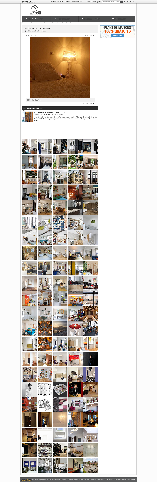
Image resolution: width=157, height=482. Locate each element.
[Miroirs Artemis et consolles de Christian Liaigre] (29, 465)
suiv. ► (92, 36)
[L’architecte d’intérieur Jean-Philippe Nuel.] (90, 359)
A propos (63, 479)
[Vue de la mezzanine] (45, 450)
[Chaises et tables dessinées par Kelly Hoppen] (60, 465)
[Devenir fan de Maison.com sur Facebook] (124, 2)
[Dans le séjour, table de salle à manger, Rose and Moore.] (75, 253)
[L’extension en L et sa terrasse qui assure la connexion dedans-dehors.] (75, 162)
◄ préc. (85, 36)
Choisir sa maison (119, 19)
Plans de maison (77, 2)
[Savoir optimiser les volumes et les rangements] (60, 404)
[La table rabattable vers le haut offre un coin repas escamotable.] (29, 298)
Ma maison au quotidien (91, 19)
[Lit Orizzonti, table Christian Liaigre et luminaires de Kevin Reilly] (75, 450)
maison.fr (35, 479)
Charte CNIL (82, 479)
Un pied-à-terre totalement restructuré (49, 112)
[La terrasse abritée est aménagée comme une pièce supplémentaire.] (75, 192)
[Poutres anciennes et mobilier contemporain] (90, 419)
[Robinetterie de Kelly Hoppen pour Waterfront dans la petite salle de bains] (29, 450)
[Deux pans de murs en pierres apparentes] (75, 419)
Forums (67, 2)
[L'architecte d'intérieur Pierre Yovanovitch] (45, 435)
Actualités (52, 2)
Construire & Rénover (34, 19)
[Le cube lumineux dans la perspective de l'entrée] (45, 419)
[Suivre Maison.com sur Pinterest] (127, 2)
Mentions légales (72, 479)
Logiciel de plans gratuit (93, 2)
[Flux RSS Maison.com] (133, 2)
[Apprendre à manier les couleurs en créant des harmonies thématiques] (90, 404)
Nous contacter (91, 479)
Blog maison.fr (43, 479)
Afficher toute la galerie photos (36, 31)
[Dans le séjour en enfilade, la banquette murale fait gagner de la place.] (45, 192)
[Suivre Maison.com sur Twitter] (130, 2)
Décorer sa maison (62, 19)
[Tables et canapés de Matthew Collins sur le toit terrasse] (90, 465)
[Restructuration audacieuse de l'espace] (60, 435)
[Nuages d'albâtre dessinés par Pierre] (75, 435)
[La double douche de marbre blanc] (90, 450)
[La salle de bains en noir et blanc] (29, 419)
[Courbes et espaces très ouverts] (90, 435)
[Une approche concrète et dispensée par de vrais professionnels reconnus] (75, 404)
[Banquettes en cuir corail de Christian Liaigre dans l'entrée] (75, 465)
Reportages (46, 114)
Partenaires (100, 479)
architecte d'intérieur (37, 28)
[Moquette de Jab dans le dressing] (60, 450)
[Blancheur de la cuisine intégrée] (29, 435)
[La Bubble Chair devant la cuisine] (45, 465)
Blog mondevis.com (54, 479)
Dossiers (60, 2)
